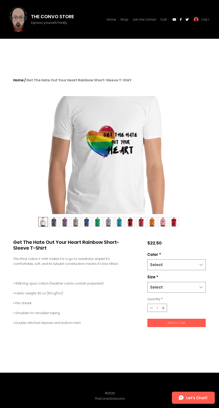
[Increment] (163, 308)
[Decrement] (151, 308)
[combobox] (176, 264)
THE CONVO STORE (52, 16)
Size (152, 277)
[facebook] (181, 19)
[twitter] (187, 19)
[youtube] (174, 19)
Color (154, 254)
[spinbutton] (157, 308)
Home (18, 80)
